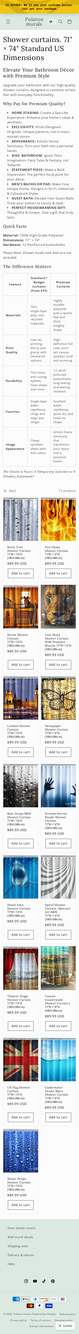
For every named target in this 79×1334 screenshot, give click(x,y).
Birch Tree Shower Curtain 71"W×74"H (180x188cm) (19, 552)
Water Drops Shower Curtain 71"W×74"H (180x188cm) (19, 1184)
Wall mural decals (20, 1237)
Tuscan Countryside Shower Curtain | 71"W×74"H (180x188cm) (57, 1003)
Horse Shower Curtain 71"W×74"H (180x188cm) (17, 640)
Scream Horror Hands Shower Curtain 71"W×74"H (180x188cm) (56, 821)
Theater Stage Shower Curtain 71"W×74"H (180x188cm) (19, 1002)
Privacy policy (18, 1320)
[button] (8, 21)
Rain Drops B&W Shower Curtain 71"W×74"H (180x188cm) (19, 819)
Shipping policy (64, 1320)
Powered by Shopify (44, 1314)
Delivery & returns (21, 1255)
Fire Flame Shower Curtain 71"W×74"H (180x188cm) (56, 552)
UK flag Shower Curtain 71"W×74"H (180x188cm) (18, 1093)
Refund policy (68, 1314)
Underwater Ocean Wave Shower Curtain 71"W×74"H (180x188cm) (56, 1095)
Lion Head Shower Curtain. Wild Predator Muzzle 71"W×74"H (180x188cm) (58, 642)
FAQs (11, 1264)
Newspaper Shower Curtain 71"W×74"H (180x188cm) (56, 731)
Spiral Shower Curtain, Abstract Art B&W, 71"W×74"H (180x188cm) (58, 912)
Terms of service (41, 1320)
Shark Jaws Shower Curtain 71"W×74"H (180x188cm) (19, 910)
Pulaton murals (22, 1314)
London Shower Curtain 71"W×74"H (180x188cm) (19, 731)
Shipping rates (18, 1246)
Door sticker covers (21, 1228)
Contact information (41, 1326)
